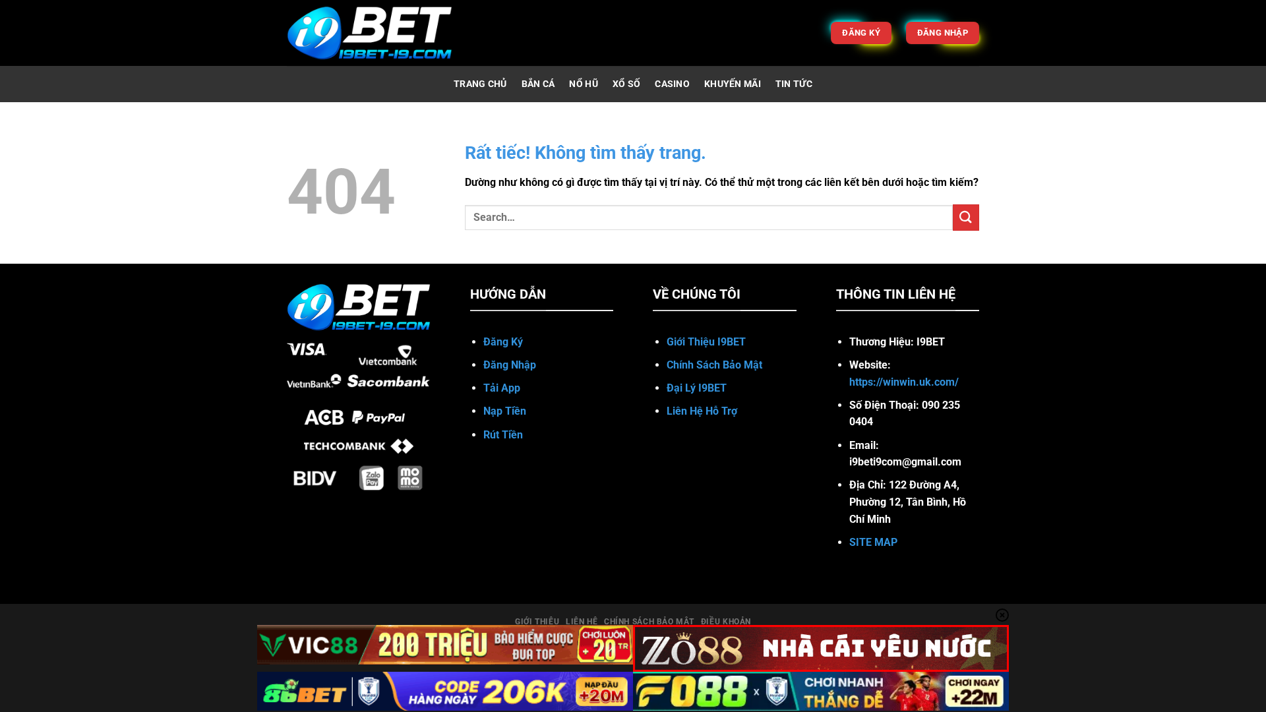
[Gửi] (966, 217)
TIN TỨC (793, 84)
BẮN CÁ (538, 84)
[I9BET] (369, 33)
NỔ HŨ (583, 84)
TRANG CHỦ (480, 84)
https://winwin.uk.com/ (904, 382)
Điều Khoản (726, 621)
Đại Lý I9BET (698, 388)
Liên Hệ (581, 621)
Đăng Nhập (509, 365)
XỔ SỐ (626, 84)
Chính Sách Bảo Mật (649, 621)
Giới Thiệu (537, 621)
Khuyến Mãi (732, 84)
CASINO (672, 84)
